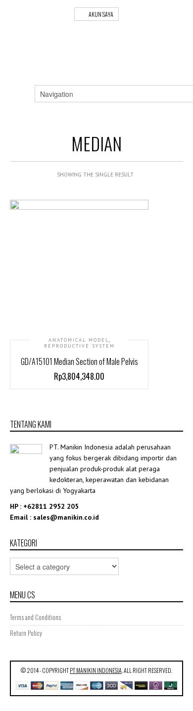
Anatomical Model (78, 340)
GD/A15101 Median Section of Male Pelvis (79, 361)
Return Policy (26, 633)
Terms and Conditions (35, 617)
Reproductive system (79, 346)
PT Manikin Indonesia (96, 670)
